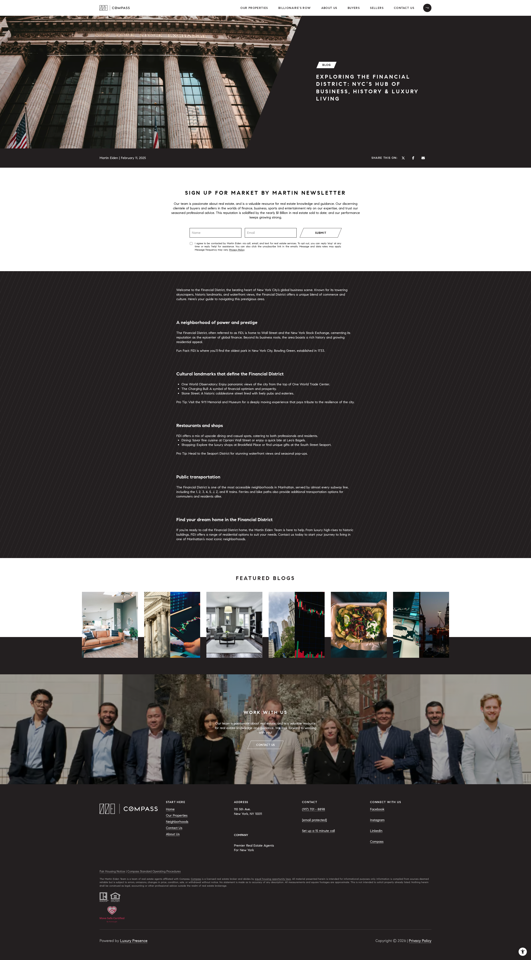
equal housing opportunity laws (273, 878)
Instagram (377, 820)
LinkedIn (376, 831)
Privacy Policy (236, 249)
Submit (320, 233)
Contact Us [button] (404, 8)
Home (170, 809)
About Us (329, 8)
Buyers (354, 8)
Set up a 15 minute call (318, 831)
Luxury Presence (133, 940)
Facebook (377, 809)
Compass (377, 841)
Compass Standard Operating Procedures (154, 871)
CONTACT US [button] (265, 745)
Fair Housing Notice (112, 871)
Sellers (377, 8)
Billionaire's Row (294, 8)
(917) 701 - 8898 (313, 809)
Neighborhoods (177, 822)
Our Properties (254, 8)
